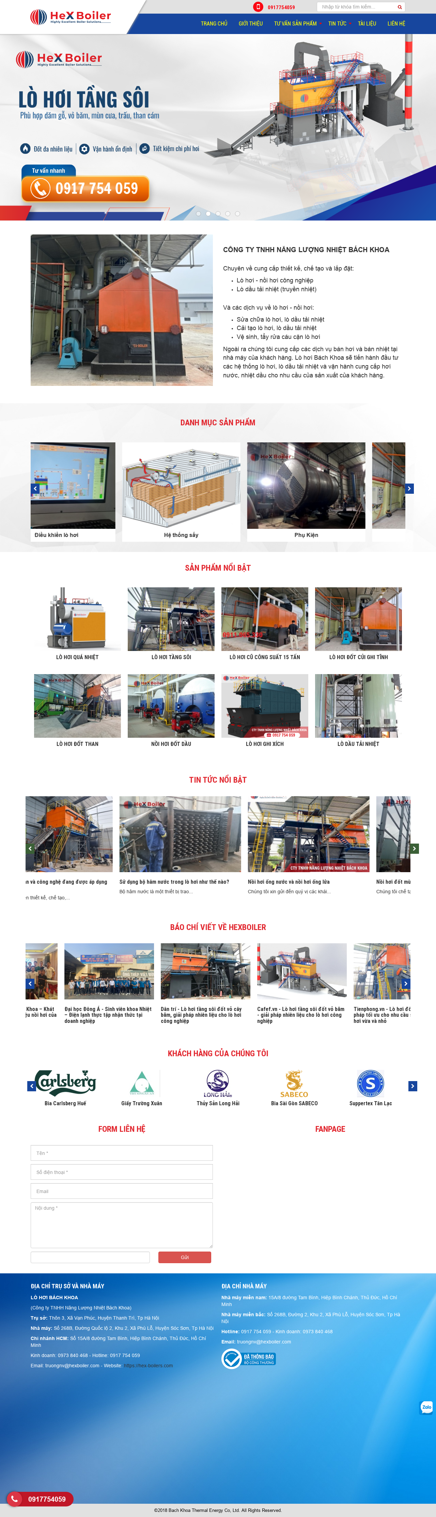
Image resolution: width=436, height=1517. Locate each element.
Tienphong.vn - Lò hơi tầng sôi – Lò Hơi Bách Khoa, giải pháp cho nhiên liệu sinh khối (359, 1015)
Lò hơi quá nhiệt (77, 657)
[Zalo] (426, 1407)
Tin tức (337, 23)
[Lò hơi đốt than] (77, 706)
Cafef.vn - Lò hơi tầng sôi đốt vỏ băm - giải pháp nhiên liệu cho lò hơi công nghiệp (169, 1015)
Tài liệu (367, 23)
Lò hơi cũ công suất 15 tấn (265, 657)
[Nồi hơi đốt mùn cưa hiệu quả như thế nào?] (218, 834)
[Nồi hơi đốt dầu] (171, 706)
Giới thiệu (251, 23)
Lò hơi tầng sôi (171, 657)
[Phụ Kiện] (93, 485)
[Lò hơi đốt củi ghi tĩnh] (358, 619)
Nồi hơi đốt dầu (171, 743)
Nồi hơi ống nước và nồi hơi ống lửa (70, 881)
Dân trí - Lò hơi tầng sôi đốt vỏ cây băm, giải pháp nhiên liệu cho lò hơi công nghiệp (69, 1015)
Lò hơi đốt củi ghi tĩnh (358, 657)
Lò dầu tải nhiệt (358, 743)
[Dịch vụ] (343, 485)
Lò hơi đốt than (77, 743)
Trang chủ (214, 23)
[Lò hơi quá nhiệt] (77, 619)
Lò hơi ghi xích (265, 743)
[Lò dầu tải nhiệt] (358, 706)
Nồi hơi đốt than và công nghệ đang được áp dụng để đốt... (344, 884)
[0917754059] (14, 1499)
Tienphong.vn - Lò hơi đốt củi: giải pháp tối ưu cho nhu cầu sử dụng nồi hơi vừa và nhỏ (263, 1015)
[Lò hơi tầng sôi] (171, 619)
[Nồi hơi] (218, 485)
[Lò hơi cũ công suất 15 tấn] (264, 619)
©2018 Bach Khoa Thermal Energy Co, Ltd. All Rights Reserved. (218, 1510)
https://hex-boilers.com (148, 1365)
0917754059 (281, 7)
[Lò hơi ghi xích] (264, 706)
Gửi (185, 1257)
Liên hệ (396, 23)
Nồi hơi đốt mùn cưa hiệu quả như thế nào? (206, 881)
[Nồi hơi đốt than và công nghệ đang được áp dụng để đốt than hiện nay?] (346, 834)
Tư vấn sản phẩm (295, 23)
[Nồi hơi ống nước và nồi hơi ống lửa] (90, 834)
